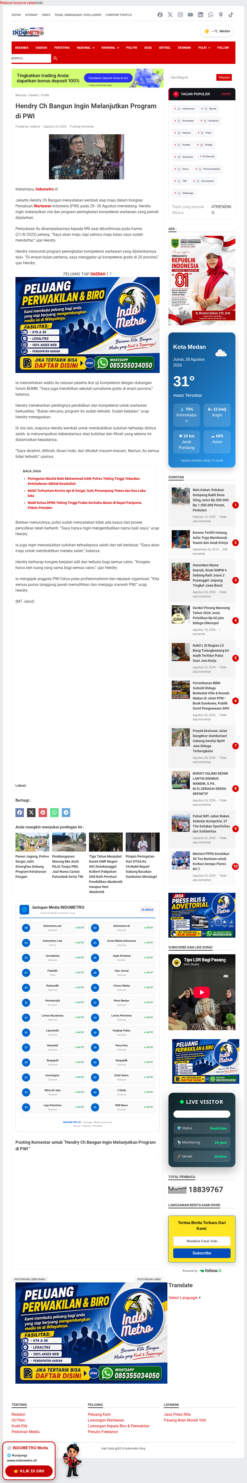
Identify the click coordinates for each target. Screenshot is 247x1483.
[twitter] (31, 812)
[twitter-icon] (170, 15)
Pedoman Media (26, 1431)
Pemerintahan (209, 169)
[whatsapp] (54, 812)
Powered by (190, 1271)
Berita (210, 108)
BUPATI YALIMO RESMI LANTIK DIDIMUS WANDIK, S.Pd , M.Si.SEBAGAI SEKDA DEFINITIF (210, 784)
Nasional (84, 47)
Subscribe (201, 1253)
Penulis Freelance (103, 1431)
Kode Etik (19, 1426)
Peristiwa (62, 47)
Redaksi (18, 1414)
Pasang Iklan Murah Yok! (185, 1420)
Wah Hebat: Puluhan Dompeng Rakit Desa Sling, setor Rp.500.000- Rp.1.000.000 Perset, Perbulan (211, 500)
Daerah (41, 47)
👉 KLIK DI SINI (28, 1471)
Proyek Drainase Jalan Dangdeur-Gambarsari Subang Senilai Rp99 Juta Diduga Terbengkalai (210, 741)
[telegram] (66, 812)
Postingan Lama (149, 1279)
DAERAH (97, 274)
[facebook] (19, 812)
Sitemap (31, 15)
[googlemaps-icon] (221, 15)
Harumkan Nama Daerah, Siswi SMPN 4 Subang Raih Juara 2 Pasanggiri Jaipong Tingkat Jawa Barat (209, 575)
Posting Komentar (82, 126)
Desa (148, 47)
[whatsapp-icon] (210, 15)
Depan (16, 15)
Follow (223, 47)
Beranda (21, 47)
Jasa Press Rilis (177, 1414)
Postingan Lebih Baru (29, 1279)
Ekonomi (184, 47)
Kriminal (109, 47)
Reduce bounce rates (17, 2)
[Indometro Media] (28, 31)
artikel (165, 47)
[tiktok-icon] (231, 15)
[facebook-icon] (160, 15)
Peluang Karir (99, 1414)
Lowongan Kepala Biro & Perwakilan (119, 1426)
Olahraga (185, 193)
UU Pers (18, 1420)
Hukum (184, 132)
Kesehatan (205, 181)
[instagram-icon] (180, 15)
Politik (131, 47)
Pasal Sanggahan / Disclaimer (78, 15)
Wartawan (42, 206)
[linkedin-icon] (200, 15)
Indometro (44, 189)
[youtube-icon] (190, 15)
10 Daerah (208, 156)
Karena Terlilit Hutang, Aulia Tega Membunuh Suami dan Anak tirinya (210, 538)
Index (46, 15)
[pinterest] (43, 812)
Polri (202, 47)
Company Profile (119, 15)
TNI (182, 181)
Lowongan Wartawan (106, 1420)
